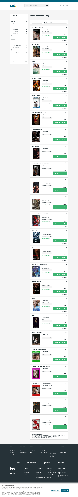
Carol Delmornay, (45, 420)
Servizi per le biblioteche (51, 470)
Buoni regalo (33, 1)
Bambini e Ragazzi (43, 455)
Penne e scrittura (63, 452)
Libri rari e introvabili (23, 450)
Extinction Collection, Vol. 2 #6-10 (40, 214)
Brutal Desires (35, 197)
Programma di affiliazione (51, 472)
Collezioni (22, 454)
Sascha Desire (15, 36)
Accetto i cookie (65, 490)
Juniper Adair (15, 33)
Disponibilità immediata (17, 18)
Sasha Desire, (44, 369)
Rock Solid (34, 400)
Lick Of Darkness (36, 417)
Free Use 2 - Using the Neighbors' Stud (41, 383)
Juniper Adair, (44, 31)
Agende (61, 450)
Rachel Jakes (15, 35)
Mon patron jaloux (36, 180)
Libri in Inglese (12, 454)
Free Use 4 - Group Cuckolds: (39, 349)
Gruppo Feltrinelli (61, 470)
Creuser (34, 315)
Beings (33, 61)
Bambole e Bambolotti (52, 456)
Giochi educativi (53, 451)
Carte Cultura (39, 1)
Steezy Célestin (46, 232)
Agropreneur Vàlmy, (45, 99)
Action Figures (52, 458)
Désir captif (34, 231)
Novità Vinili (32, 454)
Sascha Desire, (44, 352)
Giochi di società (53, 453)
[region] (39, 490)
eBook (11, 455)
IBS (13, 61)
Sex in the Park (35, 44)
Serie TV (41, 454)
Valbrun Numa (15, 29)
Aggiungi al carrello (60, 37)
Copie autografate (23, 452)
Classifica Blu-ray (43, 452)
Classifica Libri (12, 450)
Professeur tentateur (37, 129)
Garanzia (37, 475)
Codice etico (49, 477)
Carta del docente (46, 1)
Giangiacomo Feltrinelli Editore (62, 473)
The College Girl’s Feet (37, 27)
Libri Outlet (12, 452)
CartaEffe (22, 1)
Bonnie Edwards (16, 52)
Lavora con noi (49, 475)
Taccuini (61, 449)
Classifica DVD (42, 450)
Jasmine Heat (45, 80)
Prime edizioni (22, 449)
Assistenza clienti (55, 1)
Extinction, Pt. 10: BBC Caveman (39, 264)
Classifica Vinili (33, 455)
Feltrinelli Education (61, 478)
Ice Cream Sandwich (37, 332)
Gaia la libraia (27, 475)
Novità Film (42, 449)
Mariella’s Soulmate (36, 78)
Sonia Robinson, (44, 200)
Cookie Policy (30, 495)
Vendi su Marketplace (51, 474)
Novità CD (32, 449)
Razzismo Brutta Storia (62, 479)
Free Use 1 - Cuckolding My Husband (41, 366)
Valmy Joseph (15, 31)
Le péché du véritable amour (39, 112)
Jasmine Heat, (44, 82)
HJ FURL (44, 63)
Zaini (61, 454)
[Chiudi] (76, 490)
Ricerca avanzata (51, 5)
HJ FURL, (43, 65)
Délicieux (34, 247)
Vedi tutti (13, 39)
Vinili (31, 452)
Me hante (34, 298)
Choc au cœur (35, 146)
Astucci (61, 455)
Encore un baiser (36, 95)
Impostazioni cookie (55, 490)
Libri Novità (12, 449)
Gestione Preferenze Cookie (40, 477)
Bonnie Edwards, (45, 403)
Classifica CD (32, 450)
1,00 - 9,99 (15, 23)
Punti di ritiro (28, 1)
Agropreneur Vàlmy (17, 45)
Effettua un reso (38, 474)
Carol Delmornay (46, 419)
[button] (47, 5)
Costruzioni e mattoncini (52, 449)
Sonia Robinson (16, 47)
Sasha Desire (15, 50)
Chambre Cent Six (36, 281)
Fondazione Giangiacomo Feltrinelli (63, 476)
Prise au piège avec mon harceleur (40, 163)
